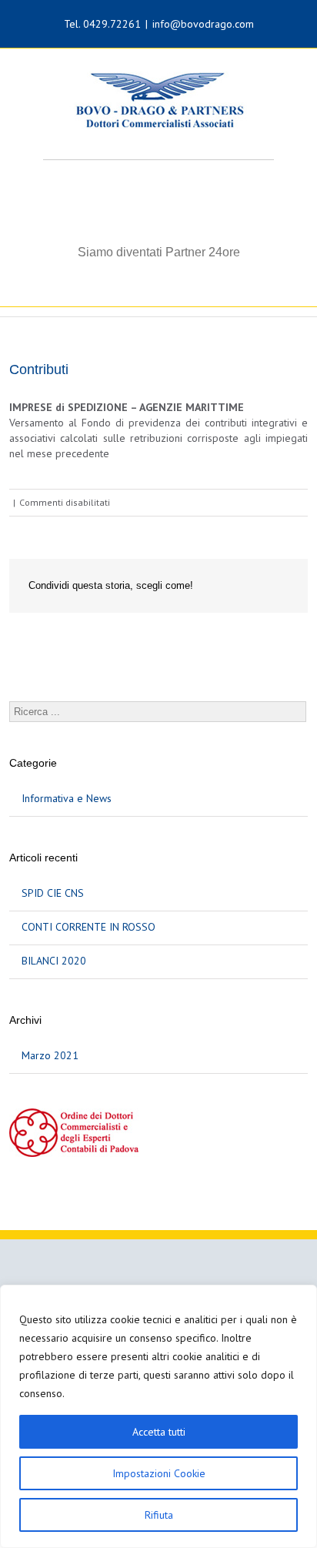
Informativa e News (67, 798)
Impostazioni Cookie (158, 1473)
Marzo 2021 (50, 1055)
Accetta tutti (158, 1432)
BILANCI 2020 (54, 961)
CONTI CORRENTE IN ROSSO (88, 927)
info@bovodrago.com (203, 24)
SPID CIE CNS (53, 893)
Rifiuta (159, 1515)
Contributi (38, 369)
